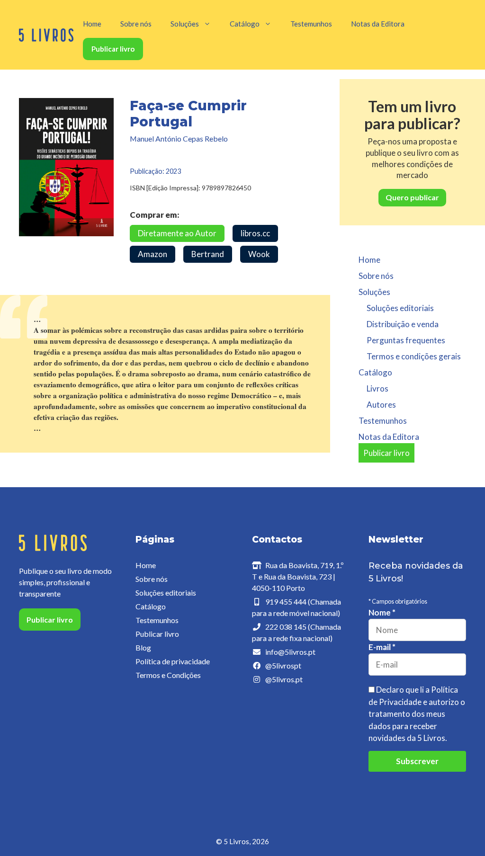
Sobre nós (136, 23)
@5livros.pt (284, 679)
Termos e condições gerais (414, 356)
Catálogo (150, 606)
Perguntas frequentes (406, 340)
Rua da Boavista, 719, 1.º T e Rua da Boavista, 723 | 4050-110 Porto (298, 576)
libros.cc (255, 233)
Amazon (152, 254)
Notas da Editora (377, 23)
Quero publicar (412, 197)
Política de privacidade (172, 661)
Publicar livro (113, 49)
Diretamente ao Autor (177, 233)
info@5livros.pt (290, 651)
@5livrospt (283, 665)
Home (92, 23)
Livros (377, 388)
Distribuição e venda (403, 324)
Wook (259, 254)
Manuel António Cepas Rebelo (179, 138)
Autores (381, 405)
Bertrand (207, 254)
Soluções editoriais (400, 308)
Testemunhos (311, 23)
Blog (143, 647)
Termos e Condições (168, 674)
